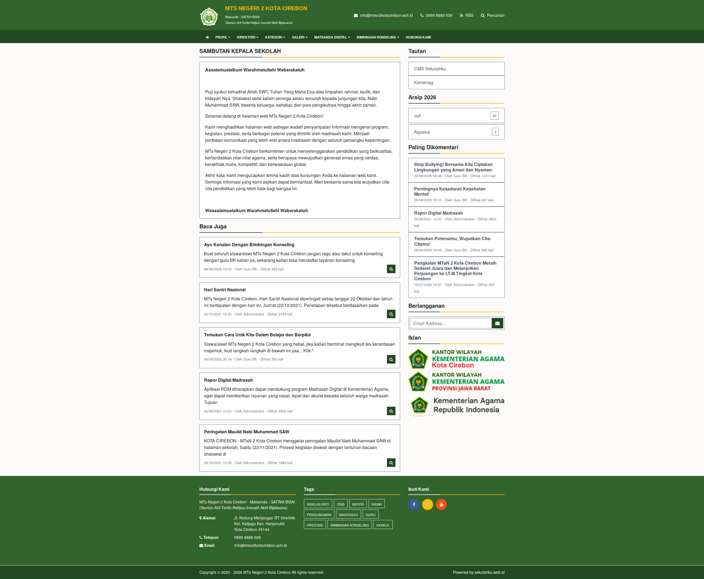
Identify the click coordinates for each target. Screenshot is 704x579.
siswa (377, 504)
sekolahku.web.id (490, 572)
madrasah (348, 514)
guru (371, 514)
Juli (455, 115)
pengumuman (319, 514)
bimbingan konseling (350, 525)
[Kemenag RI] (456, 406)
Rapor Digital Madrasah (228, 380)
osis (341, 504)
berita (358, 504)
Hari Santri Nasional (225, 289)
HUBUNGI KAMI (418, 37)
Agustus (455, 132)
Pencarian (495, 15)
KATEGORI (273, 37)
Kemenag (423, 82)
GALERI (298, 37)
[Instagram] (429, 504)
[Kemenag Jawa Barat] (456, 382)
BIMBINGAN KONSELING (376, 37)
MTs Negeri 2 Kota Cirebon (266, 572)
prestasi (315, 525)
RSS (468, 15)
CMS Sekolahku (430, 68)
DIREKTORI (246, 37)
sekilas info (318, 504)
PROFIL (221, 37)
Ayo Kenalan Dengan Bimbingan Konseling (249, 244)
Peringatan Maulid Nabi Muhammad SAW (246, 431)
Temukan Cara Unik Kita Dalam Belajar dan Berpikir (257, 334)
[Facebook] (415, 504)
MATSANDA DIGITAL (330, 37)
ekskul (383, 525)
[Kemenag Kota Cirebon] (456, 359)
